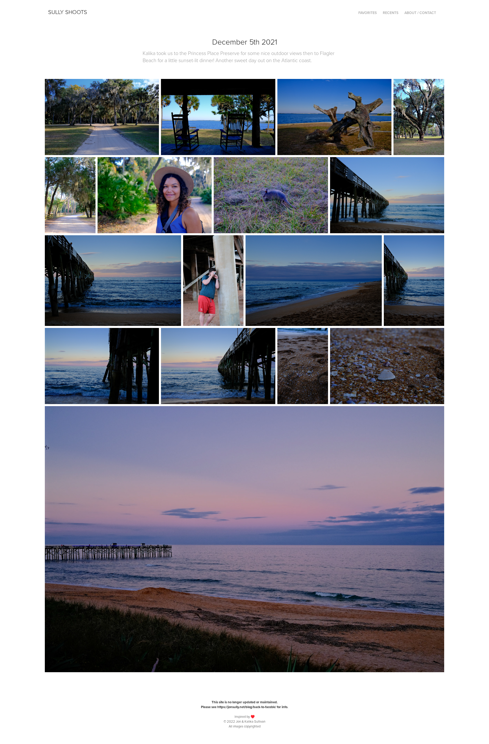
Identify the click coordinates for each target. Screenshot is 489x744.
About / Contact (420, 12)
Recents (390, 12)
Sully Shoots (67, 12)
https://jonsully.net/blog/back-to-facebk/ (246, 707)
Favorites (367, 12)
